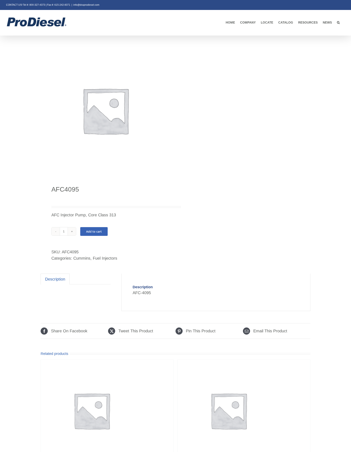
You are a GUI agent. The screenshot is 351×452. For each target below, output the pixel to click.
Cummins (81, 258)
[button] (338, 22)
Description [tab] (55, 279)
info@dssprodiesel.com (86, 4)
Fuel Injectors (105, 258)
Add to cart (94, 231)
